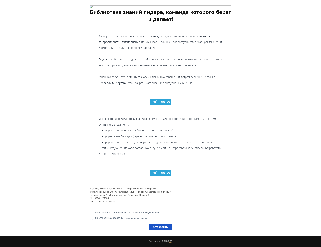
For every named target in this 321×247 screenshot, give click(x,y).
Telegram (164, 102)
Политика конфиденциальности (143, 212)
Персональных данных (135, 218)
